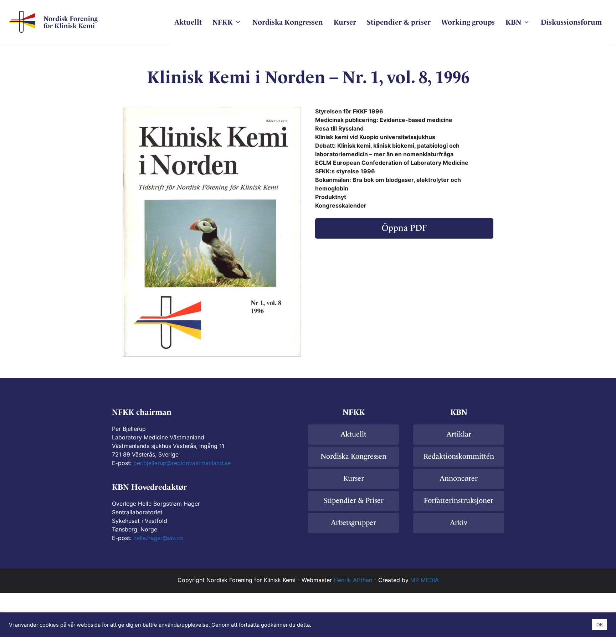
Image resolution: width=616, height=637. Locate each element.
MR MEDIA (424, 580)
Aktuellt (188, 22)
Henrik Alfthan (353, 580)
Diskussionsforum (571, 22)
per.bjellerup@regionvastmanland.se (182, 463)
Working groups (468, 22)
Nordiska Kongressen (287, 22)
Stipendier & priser (399, 22)
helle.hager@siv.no (158, 537)
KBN (513, 22)
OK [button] (599, 624)
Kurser (345, 22)
